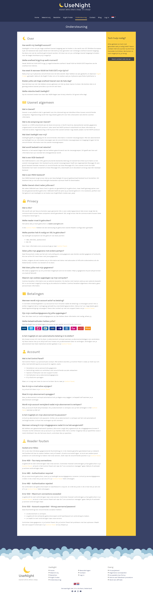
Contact (92, 17)
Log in (106, 17)
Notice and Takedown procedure (121, 577)
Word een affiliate (115, 580)
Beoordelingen (85, 570)
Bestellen (56, 17)
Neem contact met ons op (121, 59)
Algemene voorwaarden (118, 573)
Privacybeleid (114, 570)
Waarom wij (46, 17)
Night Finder (68, 17)
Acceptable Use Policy (117, 575)
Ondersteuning (81, 17)
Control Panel (31, 228)
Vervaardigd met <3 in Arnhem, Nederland (76, 588)
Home (37, 17)
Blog (100, 17)
